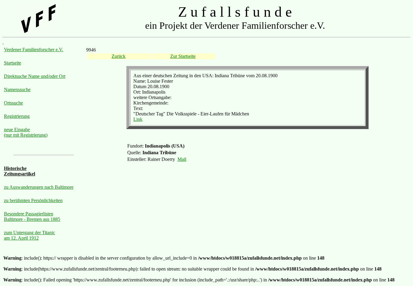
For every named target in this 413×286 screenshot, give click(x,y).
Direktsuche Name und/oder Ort (34, 76)
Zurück (118, 56)
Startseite (12, 62)
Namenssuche (17, 89)
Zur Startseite (183, 56)
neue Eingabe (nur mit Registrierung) (25, 132)
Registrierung (17, 116)
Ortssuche (13, 102)
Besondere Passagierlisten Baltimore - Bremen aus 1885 (32, 216)
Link (137, 119)
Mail (181, 159)
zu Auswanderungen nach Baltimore (38, 187)
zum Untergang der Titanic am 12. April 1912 (29, 235)
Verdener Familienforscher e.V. (33, 49)
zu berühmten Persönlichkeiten (33, 200)
